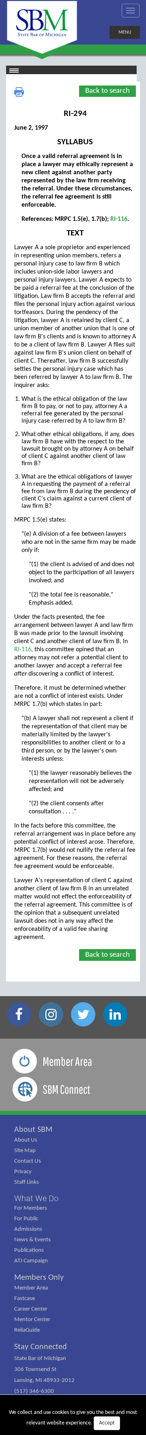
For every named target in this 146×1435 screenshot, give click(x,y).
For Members (30, 1208)
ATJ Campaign (31, 1261)
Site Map (25, 1151)
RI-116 (118, 219)
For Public (26, 1219)
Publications (29, 1250)
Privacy (23, 1172)
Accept (107, 1423)
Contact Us (27, 1161)
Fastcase (24, 1299)
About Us (25, 1140)
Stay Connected (40, 1347)
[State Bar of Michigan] (41, 27)
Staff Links (26, 1182)
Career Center (30, 1309)
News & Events (32, 1240)
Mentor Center (32, 1320)
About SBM (33, 1130)
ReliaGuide (27, 1330)
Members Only (39, 1278)
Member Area (31, 1288)
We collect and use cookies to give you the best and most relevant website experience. (73, 1417)
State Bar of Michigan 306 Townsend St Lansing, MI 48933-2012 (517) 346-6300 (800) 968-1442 (44, 1380)
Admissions (28, 1229)
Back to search (107, 91)
